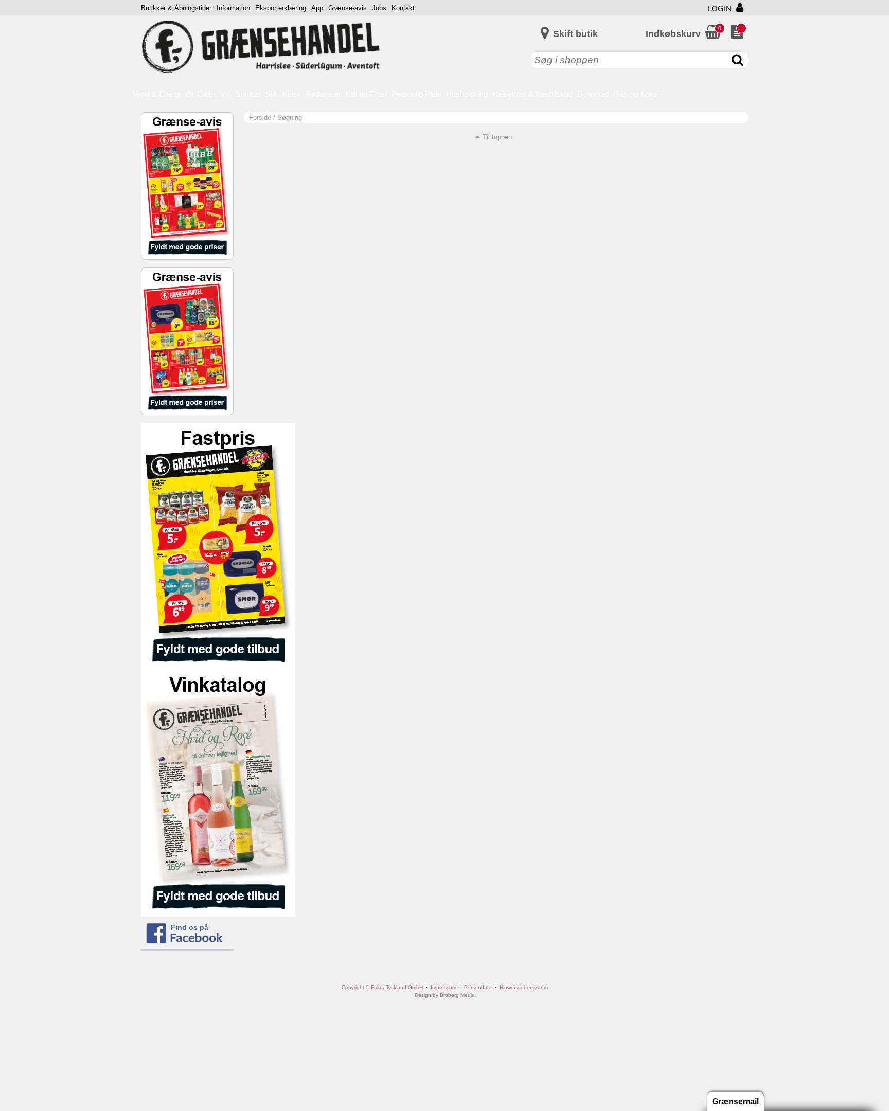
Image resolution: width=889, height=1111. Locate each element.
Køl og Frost (366, 93)
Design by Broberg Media (445, 995)
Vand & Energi (157, 93)
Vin (225, 93)
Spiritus (248, 93)
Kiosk (291, 93)
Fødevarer (323, 93)
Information (233, 8)
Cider (207, 93)
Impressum (443, 987)
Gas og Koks (635, 93)
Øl (189, 93)
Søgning (289, 117)
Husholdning (467, 93)
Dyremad (593, 93)
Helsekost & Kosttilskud (532, 93)
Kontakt (403, 8)
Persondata (478, 987)
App (317, 8)
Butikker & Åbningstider (176, 8)
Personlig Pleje (416, 93)
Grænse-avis (347, 8)
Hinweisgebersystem (524, 987)
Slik (271, 93)
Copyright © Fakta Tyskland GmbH (382, 987)
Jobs (379, 8)
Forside (260, 117)
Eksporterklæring (280, 8)
